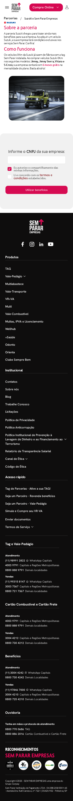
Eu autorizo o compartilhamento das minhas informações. (36, 169)
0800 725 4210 (14, 699)
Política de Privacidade (20, 420)
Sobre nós (12, 389)
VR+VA (9, 299)
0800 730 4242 (14, 677)
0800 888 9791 (14, 570)
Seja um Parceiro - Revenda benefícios (30, 496)
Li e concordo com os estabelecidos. (33, 177)
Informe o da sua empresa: (36, 151)
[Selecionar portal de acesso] (66, 7)
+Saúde (10, 337)
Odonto (10, 345)
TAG (8, 269)
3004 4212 (11, 638)
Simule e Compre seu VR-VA (23, 511)
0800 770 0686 (14, 729)
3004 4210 (11, 694)
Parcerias (11, 18)
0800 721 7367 (14, 591)
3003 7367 (11, 586)
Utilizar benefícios (37, 190)
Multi (8, 306)
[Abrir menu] (7, 7)
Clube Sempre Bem (18, 360)
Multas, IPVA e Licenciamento (24, 321)
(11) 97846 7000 (15, 690)
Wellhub (10, 329)
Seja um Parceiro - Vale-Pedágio (26, 504)
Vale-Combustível (16, 314)
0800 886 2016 (14, 734)
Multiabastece (14, 284)
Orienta (10, 352)
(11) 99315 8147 (15, 581)
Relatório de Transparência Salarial (28, 451)
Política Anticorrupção (19, 427)
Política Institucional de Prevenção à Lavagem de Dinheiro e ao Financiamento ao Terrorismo (34, 439)
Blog (8, 397)
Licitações (11, 412)
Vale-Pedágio (13, 276)
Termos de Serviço (17, 527)
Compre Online (43, 7)
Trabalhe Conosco (17, 404)
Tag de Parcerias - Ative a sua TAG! (28, 489)
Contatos (11, 382)
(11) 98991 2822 (15, 560)
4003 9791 (11, 565)
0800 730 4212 (14, 643)
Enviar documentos (18, 519)
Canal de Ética (14, 459)
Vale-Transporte (15, 291)
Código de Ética (15, 467)
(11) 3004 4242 (14, 672)
